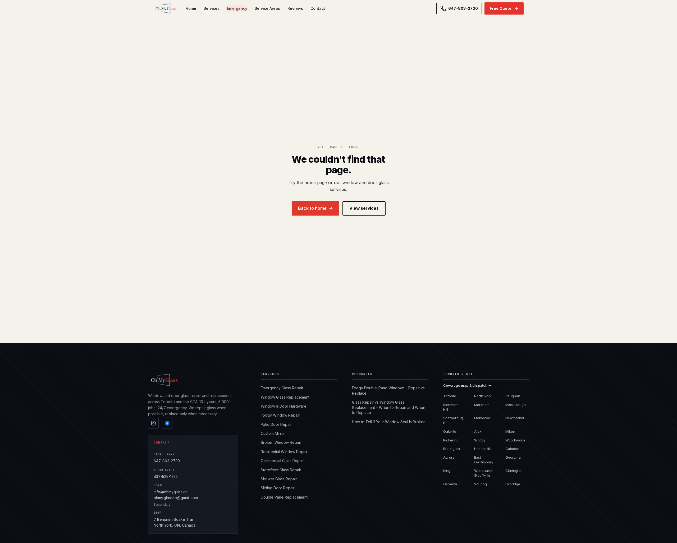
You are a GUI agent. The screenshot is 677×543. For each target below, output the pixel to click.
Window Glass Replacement (285, 397)
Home (191, 8)
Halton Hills (483, 448)
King (446, 470)
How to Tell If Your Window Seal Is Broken (389, 421)
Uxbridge (512, 484)
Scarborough (453, 420)
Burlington (451, 448)
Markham (482, 405)
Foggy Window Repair (280, 415)
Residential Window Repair (284, 451)
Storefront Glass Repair (281, 470)
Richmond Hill (451, 407)
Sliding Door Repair (278, 488)
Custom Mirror (273, 433)
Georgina (513, 457)
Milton (510, 431)
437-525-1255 (166, 476)
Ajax (477, 431)
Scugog (480, 484)
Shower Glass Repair (279, 479)
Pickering (451, 440)
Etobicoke (482, 418)
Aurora (449, 457)
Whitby (480, 440)
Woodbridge (515, 440)
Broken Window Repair (281, 442)
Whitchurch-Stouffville (484, 472)
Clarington (514, 470)
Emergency (237, 8)
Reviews (295, 8)
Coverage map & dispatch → (467, 385)
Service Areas (267, 8)
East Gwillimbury (483, 459)
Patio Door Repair (276, 424)
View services (364, 208)
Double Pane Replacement (284, 497)
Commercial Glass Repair (282, 460)
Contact (317, 8)
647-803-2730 (167, 461)
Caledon (512, 448)
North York (483, 396)
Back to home (312, 208)
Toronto (449, 396)
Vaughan (512, 396)
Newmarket (514, 418)
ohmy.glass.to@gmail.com (176, 497)
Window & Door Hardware (284, 406)
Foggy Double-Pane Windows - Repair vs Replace (388, 390)
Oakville (449, 431)
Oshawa (450, 484)
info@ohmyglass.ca (170, 492)
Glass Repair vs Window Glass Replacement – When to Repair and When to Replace (388, 407)
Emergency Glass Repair (282, 388)
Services (211, 8)
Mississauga (515, 405)
